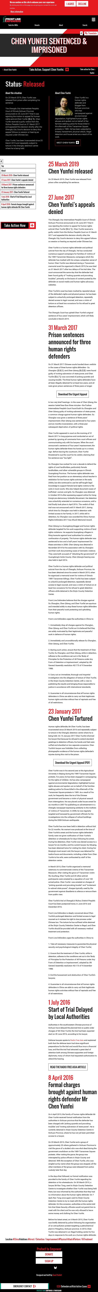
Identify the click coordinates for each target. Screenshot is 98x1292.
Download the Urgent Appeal (72, 394)
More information (17, 11)
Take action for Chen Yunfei (87, 71)
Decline (82, 4)
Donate (37, 25)
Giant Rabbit (57, 1275)
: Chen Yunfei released (15, 175)
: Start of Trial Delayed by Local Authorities (16, 198)
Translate (92, 33)
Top (2, 166)
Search (85, 25)
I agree (70, 4)
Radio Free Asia (77, 1040)
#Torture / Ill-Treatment (83, 1239)
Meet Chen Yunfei (66, 142)
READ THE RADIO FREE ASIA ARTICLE (68, 1067)
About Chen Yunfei (10, 69)
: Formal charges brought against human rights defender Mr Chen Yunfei (17, 206)
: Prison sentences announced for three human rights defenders (17, 186)
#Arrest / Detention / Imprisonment (43, 1239)
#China (16, 1239)
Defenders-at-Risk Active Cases (72, 1286)
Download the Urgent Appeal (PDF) (72, 762)
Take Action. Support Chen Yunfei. (46, 69)
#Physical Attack (65, 1239)
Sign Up (49, 1261)
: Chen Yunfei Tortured (15, 192)
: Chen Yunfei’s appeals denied (17, 179)
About (3, 170)
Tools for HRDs (13, 25)
